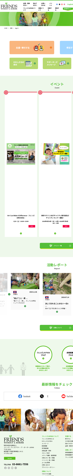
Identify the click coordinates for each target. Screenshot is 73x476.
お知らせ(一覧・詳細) (48, 458)
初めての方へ (35, 4)
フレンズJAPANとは (48, 439)
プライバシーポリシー (48, 467)
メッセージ (45, 443)
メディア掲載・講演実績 (49, 455)
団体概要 (44, 446)
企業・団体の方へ (26, 4)
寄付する (67, 439)
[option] (57, 294)
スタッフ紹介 (46, 453)
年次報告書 (45, 448)
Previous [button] (9, 294)
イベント (50, 4)
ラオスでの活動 (46, 474)
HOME (5, 28)
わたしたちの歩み (47, 441)
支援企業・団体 (46, 451)
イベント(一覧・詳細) (48, 460)
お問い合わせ (43, 4)
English (70, 4)
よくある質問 (46, 462)
